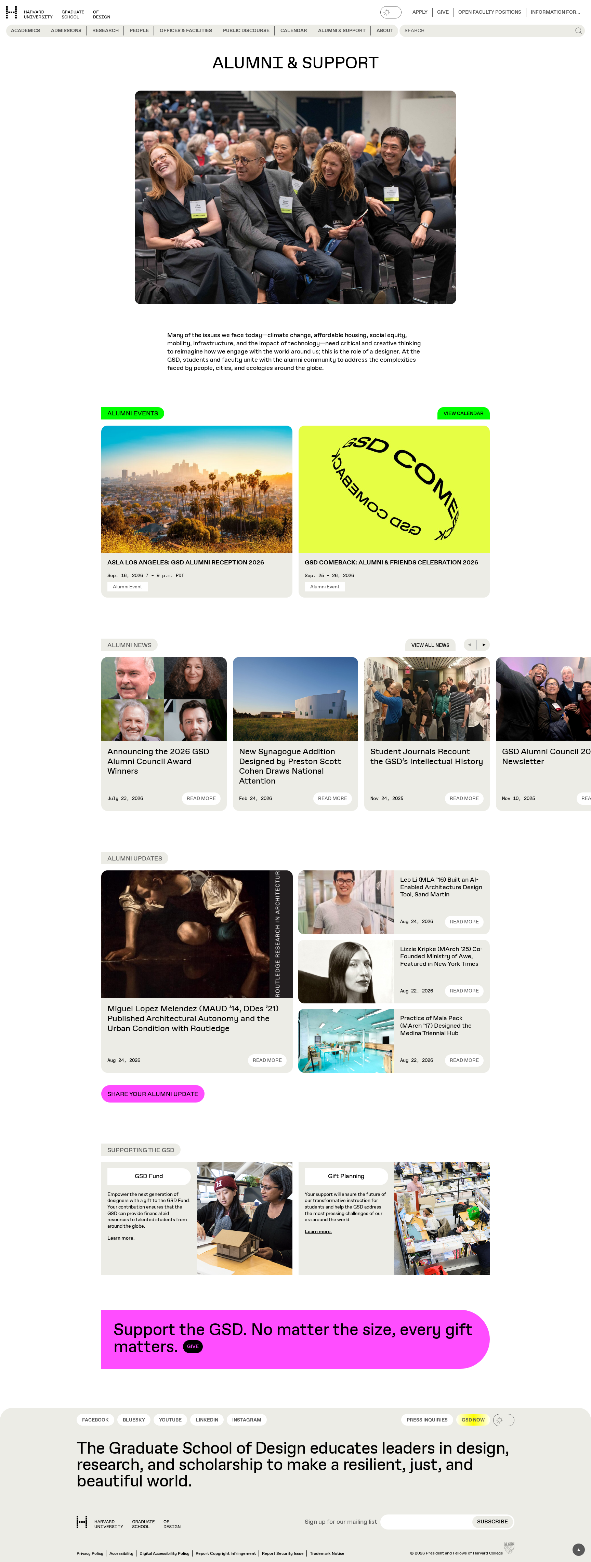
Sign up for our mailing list (341, 1522)
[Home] (129, 1522)
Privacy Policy (90, 1554)
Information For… (555, 12)
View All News (430, 645)
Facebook (95, 1420)
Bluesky (134, 1420)
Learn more (120, 1238)
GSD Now (473, 1420)
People (139, 31)
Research (105, 31)
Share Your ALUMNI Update (152, 1094)
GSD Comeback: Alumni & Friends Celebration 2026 (391, 563)
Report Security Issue (283, 1554)
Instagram (246, 1420)
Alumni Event (127, 587)
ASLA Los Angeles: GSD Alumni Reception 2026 (185, 563)
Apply (420, 12)
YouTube (170, 1420)
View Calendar (464, 414)
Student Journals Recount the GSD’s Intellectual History (426, 756)
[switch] (391, 12)
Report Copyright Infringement (226, 1554)
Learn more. (318, 1232)
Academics (25, 31)
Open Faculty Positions (489, 12)
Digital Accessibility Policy (164, 1554)
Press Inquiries (427, 1420)
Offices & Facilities (186, 31)
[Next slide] (483, 645)
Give (443, 12)
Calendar (293, 31)
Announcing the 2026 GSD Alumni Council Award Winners (158, 761)
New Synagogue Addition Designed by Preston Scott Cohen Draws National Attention (290, 766)
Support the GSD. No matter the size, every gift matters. (293, 1339)
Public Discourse (246, 31)
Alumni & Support (342, 31)
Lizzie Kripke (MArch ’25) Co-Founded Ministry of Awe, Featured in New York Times (441, 956)
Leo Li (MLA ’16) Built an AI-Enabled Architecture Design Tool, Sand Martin (441, 887)
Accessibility (121, 1554)
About (385, 31)
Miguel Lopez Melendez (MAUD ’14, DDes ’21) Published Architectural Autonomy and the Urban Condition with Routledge (193, 1018)
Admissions (66, 31)
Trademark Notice (327, 1554)
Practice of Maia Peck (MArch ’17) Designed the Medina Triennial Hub (436, 1025)
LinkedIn (207, 1420)
